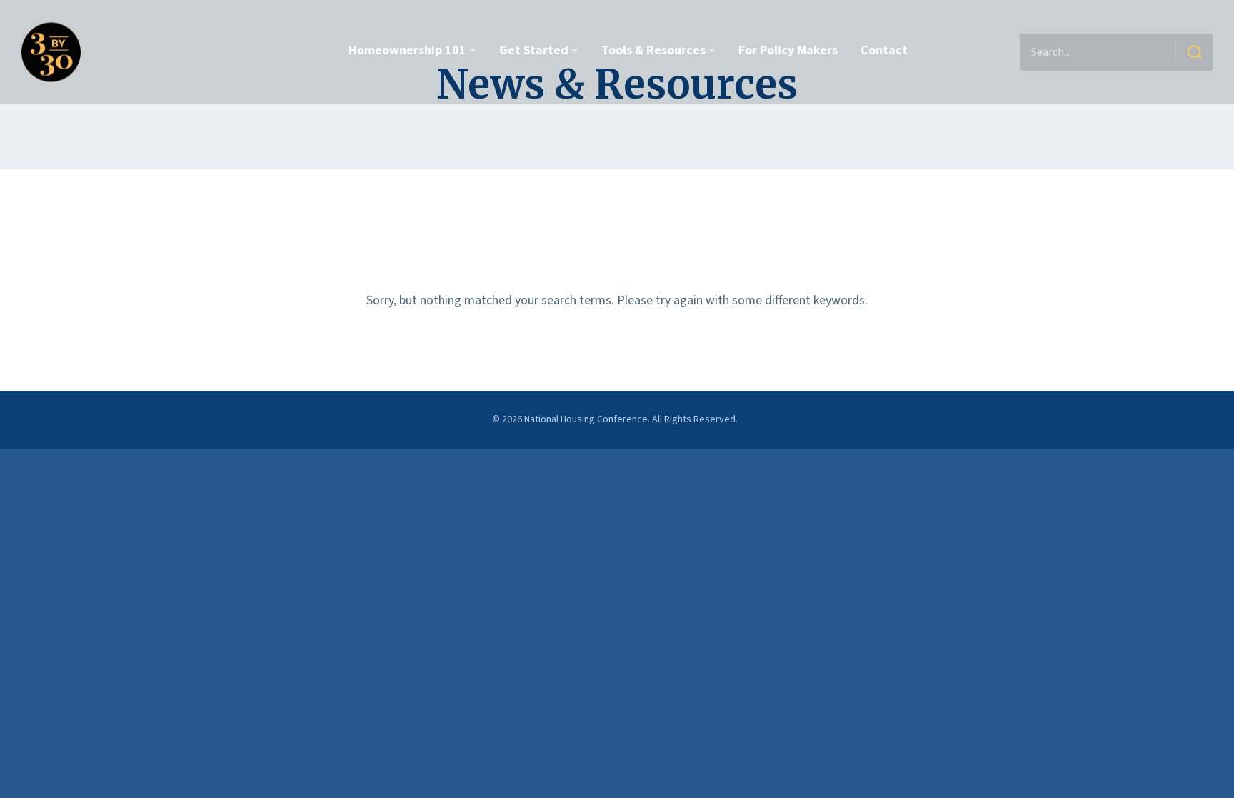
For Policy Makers (788, 50)
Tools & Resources (653, 50)
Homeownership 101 (407, 50)
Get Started (533, 50)
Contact (884, 50)
